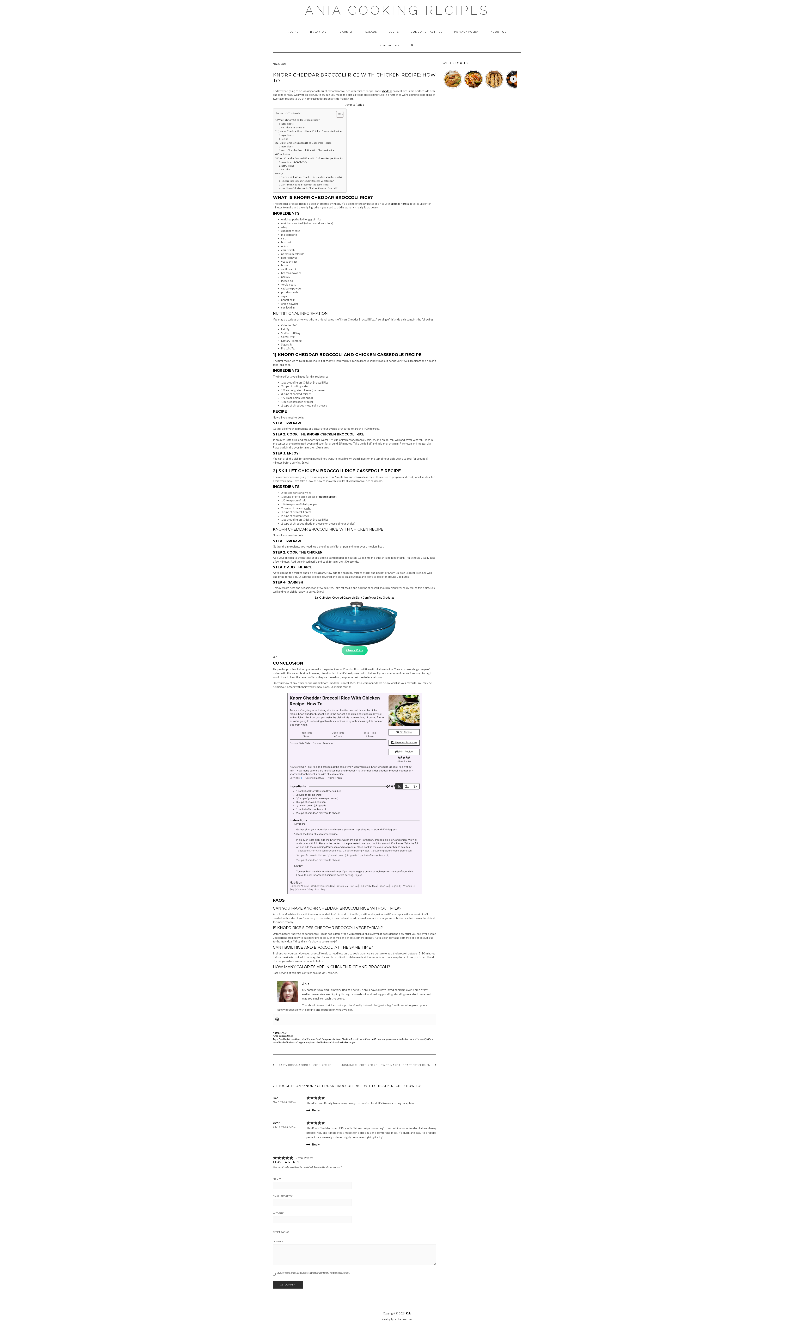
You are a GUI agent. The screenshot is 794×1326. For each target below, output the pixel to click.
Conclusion (283, 154)
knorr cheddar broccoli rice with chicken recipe (332, 1042)
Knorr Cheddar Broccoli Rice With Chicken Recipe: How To (309, 158)
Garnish (347, 31)
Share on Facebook (405, 742)
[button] (398, 757)
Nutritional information (293, 127)
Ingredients (287, 123)
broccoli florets (400, 203)
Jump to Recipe (354, 104)
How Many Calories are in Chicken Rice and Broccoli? (309, 188)
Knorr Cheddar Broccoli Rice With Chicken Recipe (308, 150)
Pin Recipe (405, 732)
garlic (307, 508)
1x (399, 786)
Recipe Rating (281, 1232)
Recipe (293, 31)
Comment (279, 1241)
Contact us (389, 45)
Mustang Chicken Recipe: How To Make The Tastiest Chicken (385, 1065)
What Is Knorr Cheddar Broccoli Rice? (298, 119)
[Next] (513, 79)
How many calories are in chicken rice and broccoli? (401, 1039)
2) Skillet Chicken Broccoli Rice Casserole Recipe (304, 142)
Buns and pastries (426, 31)
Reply (316, 1110)
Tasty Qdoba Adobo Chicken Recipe (305, 1065)
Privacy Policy (466, 31)
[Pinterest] (277, 1020)
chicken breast (327, 496)
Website (278, 1213)
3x (415, 786)
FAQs (280, 173)
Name (277, 1179)
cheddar (387, 91)
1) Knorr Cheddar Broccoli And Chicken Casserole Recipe (309, 131)
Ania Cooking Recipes (397, 10)
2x (407, 786)
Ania (284, 1032)
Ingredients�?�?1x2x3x (294, 162)
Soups (394, 31)
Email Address (283, 1196)
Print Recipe (405, 751)
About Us (498, 31)
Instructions (287, 165)
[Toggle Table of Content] (337, 114)
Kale (408, 1313)
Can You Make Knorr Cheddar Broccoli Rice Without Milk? (311, 177)
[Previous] (446, 79)
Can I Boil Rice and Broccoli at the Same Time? (305, 184)
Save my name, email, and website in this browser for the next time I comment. (313, 1272)
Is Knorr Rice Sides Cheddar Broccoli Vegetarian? (307, 180)
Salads (371, 31)
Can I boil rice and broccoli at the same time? (300, 1039)
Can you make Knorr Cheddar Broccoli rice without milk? (349, 1039)
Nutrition (286, 169)
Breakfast (319, 31)
